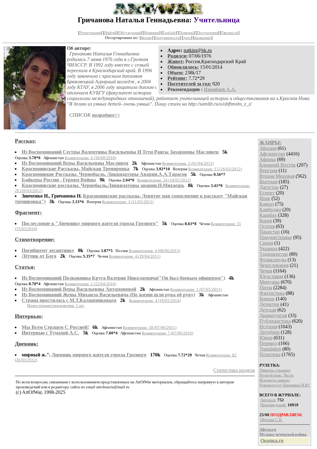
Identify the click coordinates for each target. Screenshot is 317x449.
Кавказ (266, 204)
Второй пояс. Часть (276, 375)
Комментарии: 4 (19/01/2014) (154, 300)
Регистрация (90, 32)
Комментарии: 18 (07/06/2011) (149, 327)
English (169, 32)
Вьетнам (268, 181)
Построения (207, 32)
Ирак (264, 198)
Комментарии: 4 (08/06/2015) (154, 250)
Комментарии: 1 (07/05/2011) (196, 289)
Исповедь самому (274, 380)
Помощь (186, 32)
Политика (269, 354)
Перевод (268, 343)
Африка (267, 159)
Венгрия (268, 170)
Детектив (269, 304)
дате (187, 37)
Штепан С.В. (271, 419)
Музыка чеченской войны (282, 434)
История (268, 326)
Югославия (271, 276)
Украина (268, 248)
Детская (267, 309)
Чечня (265, 270)
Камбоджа (270, 209)
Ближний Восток (277, 165)
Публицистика (275, 321)
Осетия (267, 226)
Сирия (266, 243)
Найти (109, 32)
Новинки (151, 32)
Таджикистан (273, 254)
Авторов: (268, 400)
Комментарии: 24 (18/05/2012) (164, 180)
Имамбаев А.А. (220, 89)
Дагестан (269, 187)
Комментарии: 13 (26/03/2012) (215, 169)
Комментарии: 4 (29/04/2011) (134, 256)
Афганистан (272, 153)
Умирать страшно (274, 370)
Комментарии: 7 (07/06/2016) (167, 333)
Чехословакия (274, 265)
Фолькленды (272, 259)
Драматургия (273, 315)
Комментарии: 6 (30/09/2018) (90, 157)
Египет (267, 192)
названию (202, 37)
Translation (270, 348)
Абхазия (267, 148)
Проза (265, 287)
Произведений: (273, 405)
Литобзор (269, 332)
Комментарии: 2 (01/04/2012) (188, 163)
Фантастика (271, 293)
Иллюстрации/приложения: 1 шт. (56, 305)
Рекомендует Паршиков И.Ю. (284, 385)
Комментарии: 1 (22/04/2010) (90, 283)
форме (146, 37)
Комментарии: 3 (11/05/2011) (128, 201)
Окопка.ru (229, 32)
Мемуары (269, 282)
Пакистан (269, 231)
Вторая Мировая (276, 176)
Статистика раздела (234, 370)
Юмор (265, 337)
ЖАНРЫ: (270, 142)
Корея (265, 220)
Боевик (267, 298)
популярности (167, 37)
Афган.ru (267, 429)
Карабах (268, 215)
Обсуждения (130, 32)
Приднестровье (275, 237)
